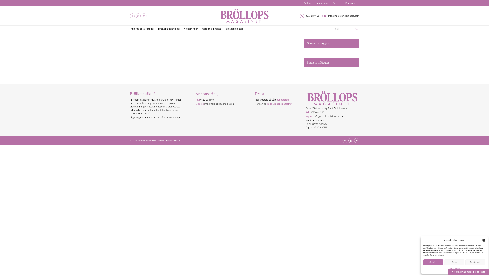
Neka (454, 262)
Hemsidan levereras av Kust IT (169, 140)
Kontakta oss (352, 3)
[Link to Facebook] (132, 15)
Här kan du (273, 103)
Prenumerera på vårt (272, 99)
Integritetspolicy (454, 268)
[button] (484, 240)
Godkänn (433, 262)
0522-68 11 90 (312, 16)
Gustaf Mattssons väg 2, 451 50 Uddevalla (327, 108)
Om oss (336, 3)
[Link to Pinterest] (144, 15)
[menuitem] (307, 3)
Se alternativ (475, 262)
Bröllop (307, 3)
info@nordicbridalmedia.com (343, 16)
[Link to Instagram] (138, 15)
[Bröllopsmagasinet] (244, 15)
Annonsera (322, 3)
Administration (151, 140)
